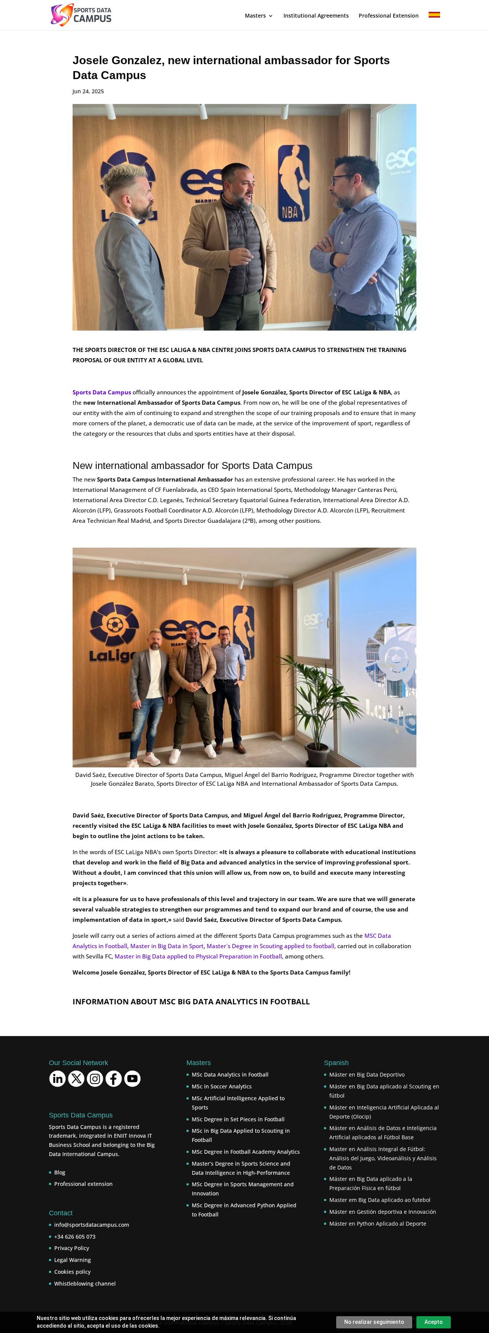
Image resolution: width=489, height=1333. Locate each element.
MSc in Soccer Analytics (222, 1086)
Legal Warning (72, 1259)
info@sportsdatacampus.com (91, 1224)
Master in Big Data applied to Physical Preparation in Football (198, 956)
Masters (255, 16)
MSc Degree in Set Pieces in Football (238, 1119)
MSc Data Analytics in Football (230, 1074)
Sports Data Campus (102, 392)
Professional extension (83, 1183)
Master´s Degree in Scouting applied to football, (271, 946)
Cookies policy (72, 1271)
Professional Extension (389, 16)
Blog (59, 1172)
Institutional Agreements (316, 16)
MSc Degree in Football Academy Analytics (246, 1151)
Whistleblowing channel (85, 1283)
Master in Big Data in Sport (167, 946)
